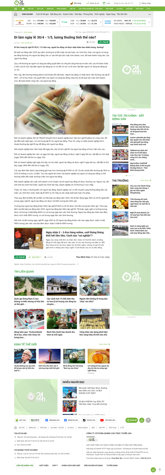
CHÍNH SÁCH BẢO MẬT (70, 465)
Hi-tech (120, 9)
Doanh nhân (68, 14)
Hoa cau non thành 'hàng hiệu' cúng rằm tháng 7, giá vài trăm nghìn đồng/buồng (140, 189)
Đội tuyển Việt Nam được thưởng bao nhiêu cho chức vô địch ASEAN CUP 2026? (93, 390)
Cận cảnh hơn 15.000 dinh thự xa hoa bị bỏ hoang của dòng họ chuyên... (61, 301)
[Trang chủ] (18, 14)
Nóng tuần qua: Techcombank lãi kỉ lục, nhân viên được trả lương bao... (28, 335)
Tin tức (31, 9)
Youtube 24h (110, 420)
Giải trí (72, 9)
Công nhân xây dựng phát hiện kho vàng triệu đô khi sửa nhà (94, 333)
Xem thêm (103, 344)
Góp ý (55, 465)
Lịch (108, 3)
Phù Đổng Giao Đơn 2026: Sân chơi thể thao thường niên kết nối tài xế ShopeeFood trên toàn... (140, 129)
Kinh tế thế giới (42, 14)
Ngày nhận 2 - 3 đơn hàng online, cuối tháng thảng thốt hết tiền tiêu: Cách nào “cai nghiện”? (75, 234)
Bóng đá (50, 9)
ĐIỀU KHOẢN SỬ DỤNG (93, 465)
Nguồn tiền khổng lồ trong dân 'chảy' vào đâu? (94, 300)
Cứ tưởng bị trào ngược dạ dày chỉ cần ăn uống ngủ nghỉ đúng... (98, 368)
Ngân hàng (110, 14)
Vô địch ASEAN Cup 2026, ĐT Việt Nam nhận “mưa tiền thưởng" (93, 402)
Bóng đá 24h (73, 420)
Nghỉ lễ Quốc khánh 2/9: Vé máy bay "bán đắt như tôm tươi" (140, 215)
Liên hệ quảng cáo (24, 465)
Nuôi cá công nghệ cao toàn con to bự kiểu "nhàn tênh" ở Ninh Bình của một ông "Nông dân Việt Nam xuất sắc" (140, 229)
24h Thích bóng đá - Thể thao (90, 9)
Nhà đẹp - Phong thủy (84, 14)
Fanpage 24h (54, 420)
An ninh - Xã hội (57, 428)
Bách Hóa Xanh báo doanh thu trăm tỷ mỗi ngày (61, 333)
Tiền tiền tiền (122, 14)
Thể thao (139, 9)
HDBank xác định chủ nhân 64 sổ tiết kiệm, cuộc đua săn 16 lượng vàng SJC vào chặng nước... (139, 155)
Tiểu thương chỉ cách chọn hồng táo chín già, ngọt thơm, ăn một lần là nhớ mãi (140, 202)
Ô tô (148, 9)
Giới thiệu (43, 465)
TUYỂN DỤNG (112, 465)
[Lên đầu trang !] (159, 469)
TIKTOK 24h (91, 420)
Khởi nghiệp (99, 14)
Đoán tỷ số (94, 3)
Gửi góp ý (36, 257)
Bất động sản (55, 14)
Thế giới (129, 9)
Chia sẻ (105, 42)
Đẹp (93, 428)
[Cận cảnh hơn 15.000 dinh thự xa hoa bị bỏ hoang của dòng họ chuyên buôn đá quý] (62, 285)
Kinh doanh (61, 9)
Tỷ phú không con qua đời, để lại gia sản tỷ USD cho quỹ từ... (24, 368)
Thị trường (120, 180)
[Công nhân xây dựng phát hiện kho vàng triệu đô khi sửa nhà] (95, 319)
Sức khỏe (109, 9)
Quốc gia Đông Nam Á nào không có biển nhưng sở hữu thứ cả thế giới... (29, 301)
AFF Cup (40, 9)
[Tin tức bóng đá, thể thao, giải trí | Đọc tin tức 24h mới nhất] (19, 3)
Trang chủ (18, 32)
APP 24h (22, 420)
